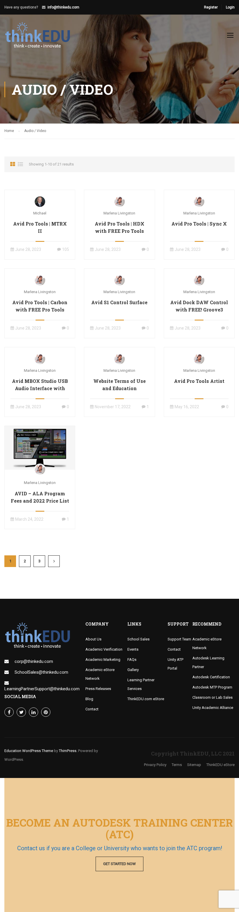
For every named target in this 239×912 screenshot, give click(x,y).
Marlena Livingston (119, 213)
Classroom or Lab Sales (212, 697)
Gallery (133, 670)
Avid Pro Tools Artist (199, 381)
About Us (93, 639)
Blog (89, 699)
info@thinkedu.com (63, 7)
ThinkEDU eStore (220, 765)
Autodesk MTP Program (212, 687)
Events (132, 649)
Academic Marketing (102, 659)
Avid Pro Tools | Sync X (199, 224)
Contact (92, 709)
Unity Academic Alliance (212, 707)
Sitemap (194, 765)
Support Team (179, 639)
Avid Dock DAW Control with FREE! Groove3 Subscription (199, 309)
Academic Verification (103, 649)
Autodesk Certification (211, 677)
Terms (177, 765)
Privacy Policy (155, 765)
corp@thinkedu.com (34, 661)
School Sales (138, 639)
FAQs (131, 659)
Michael (39, 213)
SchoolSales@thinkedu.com (41, 672)
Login (230, 7)
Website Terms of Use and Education (119, 384)
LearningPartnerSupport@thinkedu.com (42, 688)
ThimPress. (68, 751)
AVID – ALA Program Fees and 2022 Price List (40, 497)
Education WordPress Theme (28, 751)
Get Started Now (119, 864)
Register (211, 7)
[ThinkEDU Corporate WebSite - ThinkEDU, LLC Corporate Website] (40, 38)
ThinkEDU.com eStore (145, 699)
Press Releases (98, 688)
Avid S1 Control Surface (119, 302)
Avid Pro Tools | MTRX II (40, 227)
